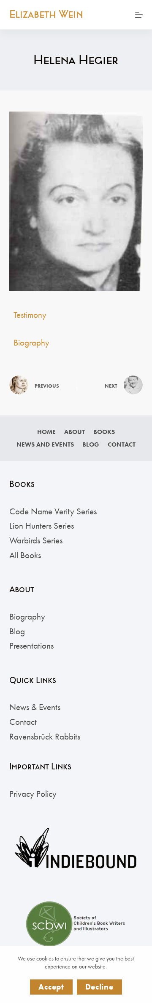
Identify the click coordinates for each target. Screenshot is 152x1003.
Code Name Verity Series (53, 511)
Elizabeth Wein (46, 14)
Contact (122, 445)
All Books (25, 555)
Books (104, 432)
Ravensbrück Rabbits (44, 736)
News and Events (45, 445)
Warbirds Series (35, 540)
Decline (99, 987)
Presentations (31, 645)
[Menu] (139, 15)
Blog (90, 445)
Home (46, 432)
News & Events (34, 707)
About (74, 432)
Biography (31, 342)
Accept (51, 987)
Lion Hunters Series (41, 525)
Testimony (30, 314)
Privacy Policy (33, 793)
